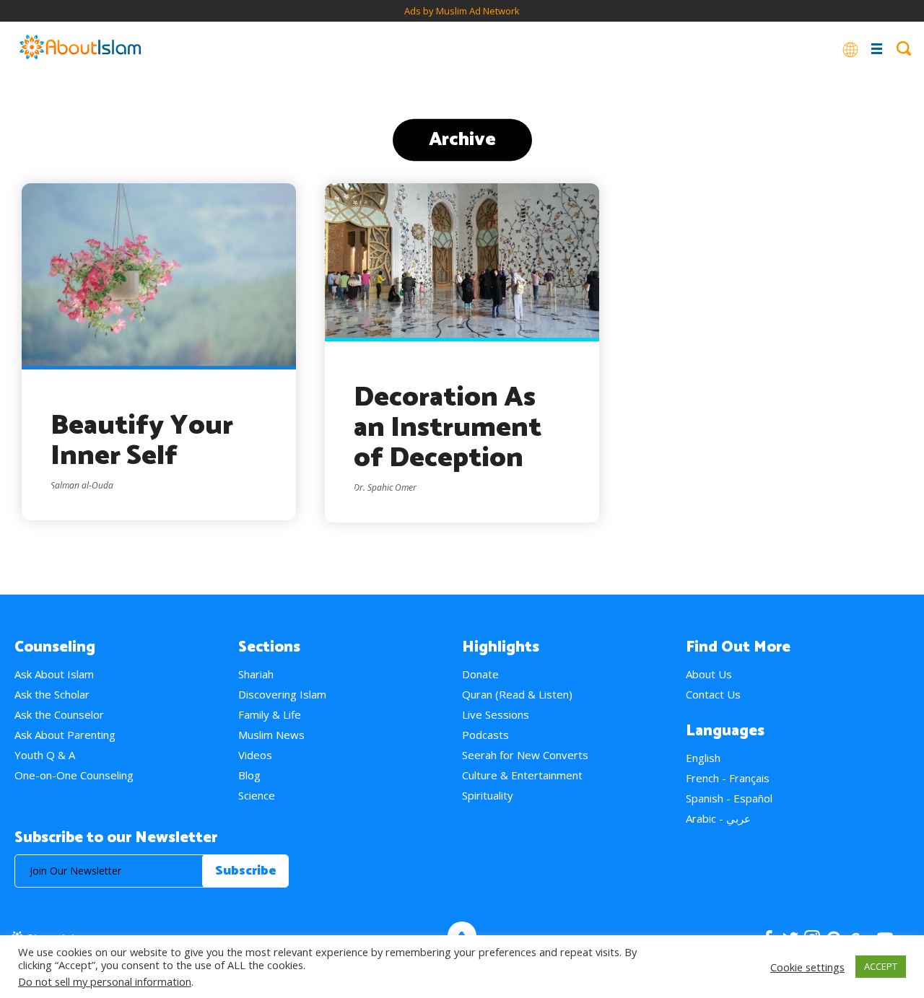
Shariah (256, 674)
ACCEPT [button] (880, 966)
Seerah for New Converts (525, 755)
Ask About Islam (54, 674)
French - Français (728, 778)
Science (256, 795)
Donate (480, 674)
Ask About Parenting (65, 734)
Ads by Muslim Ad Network (462, 10)
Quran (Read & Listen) (517, 694)
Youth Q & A (44, 755)
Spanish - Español (729, 798)
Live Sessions (495, 714)
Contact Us (713, 694)
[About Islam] (80, 48)
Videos (255, 755)
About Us (709, 674)
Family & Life (269, 714)
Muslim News (271, 734)
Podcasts (485, 734)
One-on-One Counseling (74, 775)
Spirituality (487, 795)
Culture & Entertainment (522, 775)
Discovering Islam (282, 694)
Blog (249, 775)
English (703, 757)
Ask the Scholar (52, 694)
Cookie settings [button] (807, 966)
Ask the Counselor (59, 714)
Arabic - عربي (718, 818)
